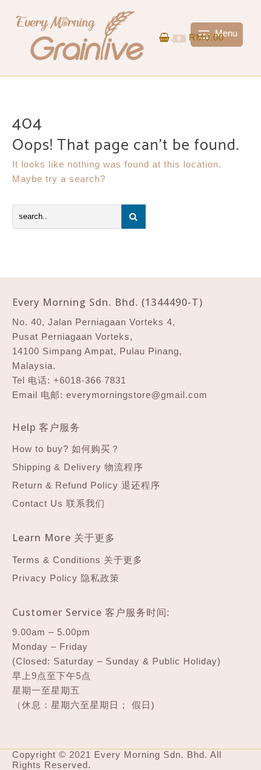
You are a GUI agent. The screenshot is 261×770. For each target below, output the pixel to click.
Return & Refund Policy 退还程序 (86, 485)
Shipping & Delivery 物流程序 (77, 467)
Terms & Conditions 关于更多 (77, 560)
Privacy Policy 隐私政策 (66, 578)
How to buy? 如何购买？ (66, 449)
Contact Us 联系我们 (58, 503)
